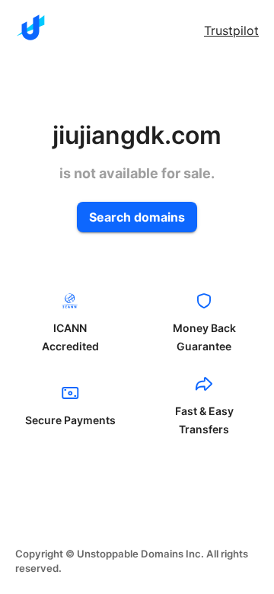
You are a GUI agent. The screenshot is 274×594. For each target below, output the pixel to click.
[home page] (30, 27)
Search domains (137, 217)
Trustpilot (231, 30)
